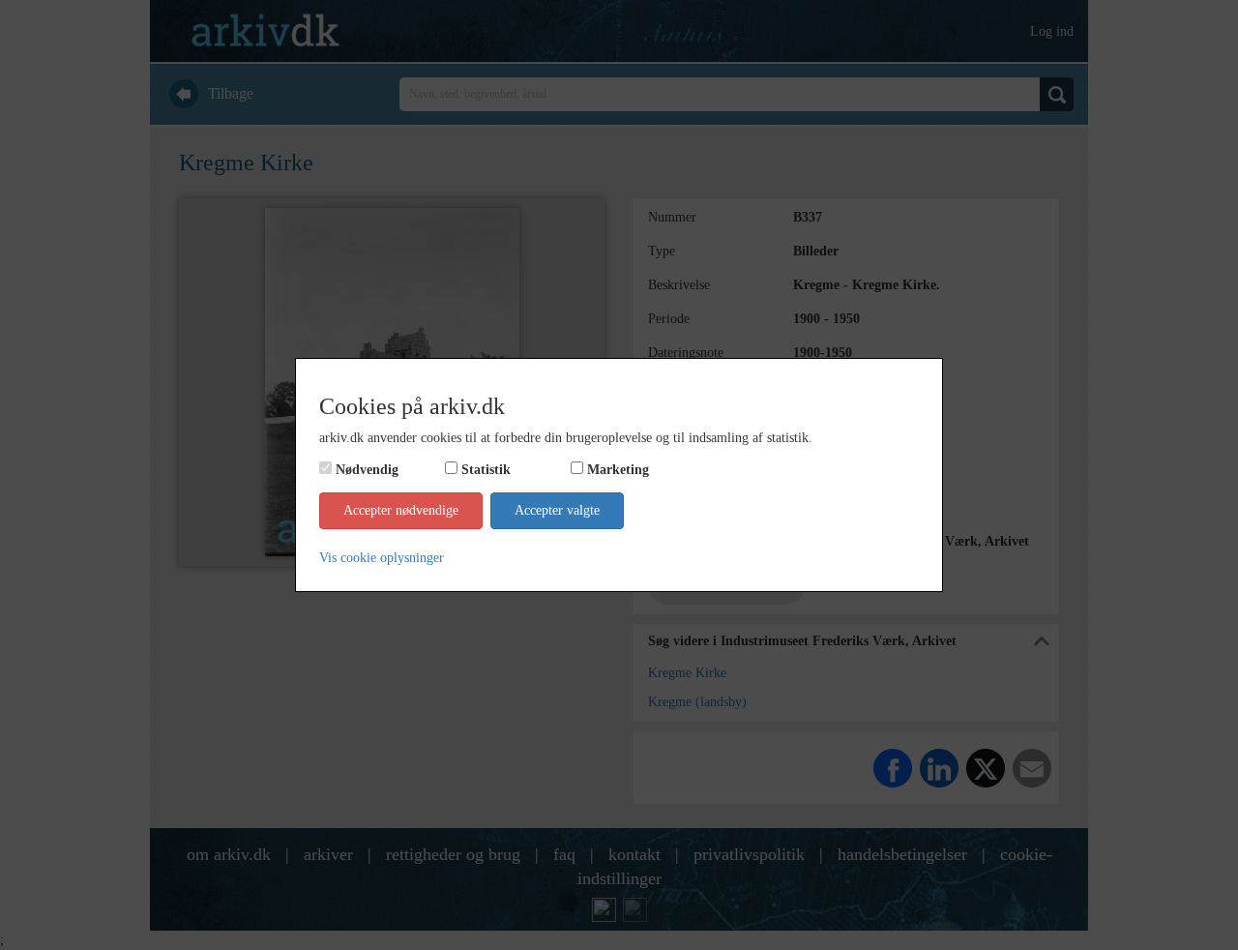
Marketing (618, 469)
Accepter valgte (557, 510)
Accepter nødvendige (400, 510)
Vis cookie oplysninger (381, 557)
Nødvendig (367, 469)
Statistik (486, 469)
